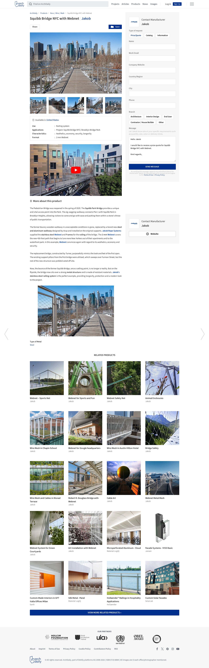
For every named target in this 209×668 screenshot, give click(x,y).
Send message (152, 166)
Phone (131, 100)
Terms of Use (148, 175)
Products (135, 4)
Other (161, 122)
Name (131, 41)
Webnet (57, 234)
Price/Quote (136, 35)
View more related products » (104, 612)
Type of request (135, 30)
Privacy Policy (160, 175)
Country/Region (136, 76)
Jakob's (116, 272)
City (130, 88)
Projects (115, 4)
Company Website (137, 64)
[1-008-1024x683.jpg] (57, 105)
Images (153, 4)
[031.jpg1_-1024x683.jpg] (38, 105)
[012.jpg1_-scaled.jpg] (113, 105)
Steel (32, 345)
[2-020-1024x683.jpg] (76, 105)
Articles (125, 4)
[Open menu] (192, 4)
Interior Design (152, 116)
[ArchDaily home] (19, 4)
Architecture (136, 116)
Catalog (149, 35)
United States (52, 120)
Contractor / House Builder (142, 122)
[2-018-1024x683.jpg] (94, 105)
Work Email (134, 53)
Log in (168, 4)
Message (132, 128)
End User (168, 116)
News (145, 4)
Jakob (86, 18)
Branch (132, 111)
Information (162, 35)
